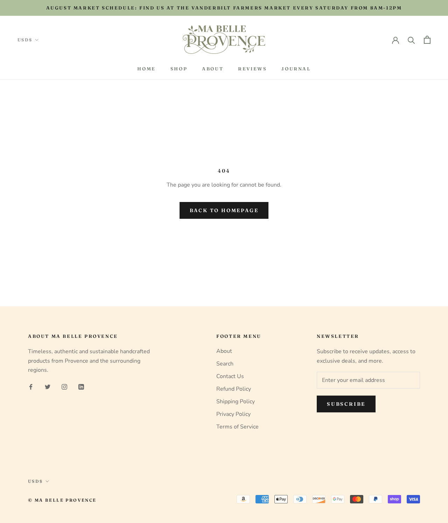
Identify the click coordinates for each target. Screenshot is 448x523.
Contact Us (230, 376)
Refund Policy (233, 389)
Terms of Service (237, 427)
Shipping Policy (235, 401)
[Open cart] (427, 40)
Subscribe (346, 404)
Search (224, 364)
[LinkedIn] (81, 386)
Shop (178, 68)
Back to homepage (224, 210)
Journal (295, 68)
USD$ (25, 39)
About (212, 68)
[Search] (411, 39)
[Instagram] (64, 386)
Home (146, 68)
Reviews (252, 68)
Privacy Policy (233, 414)
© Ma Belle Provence (62, 500)
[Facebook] (31, 386)
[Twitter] (47, 386)
